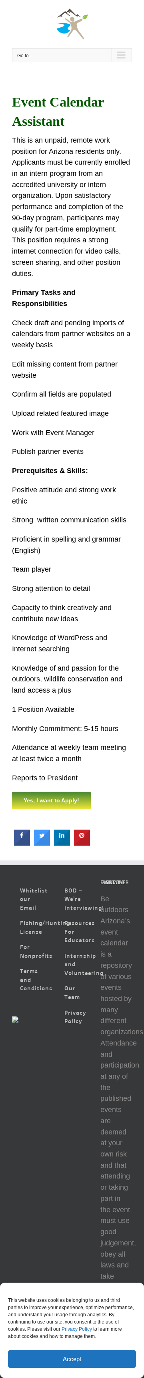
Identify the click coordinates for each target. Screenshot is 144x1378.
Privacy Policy (77, 1329)
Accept (72, 1359)
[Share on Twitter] (42, 843)
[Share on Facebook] (22, 843)
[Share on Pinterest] (82, 843)
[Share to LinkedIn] (62, 843)
